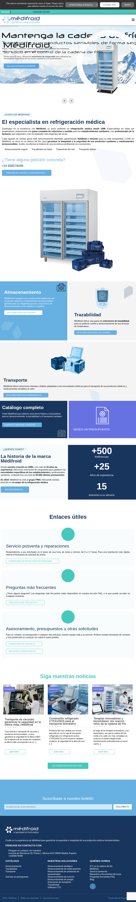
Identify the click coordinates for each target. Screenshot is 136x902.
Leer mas (14, 752)
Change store (109, 5)
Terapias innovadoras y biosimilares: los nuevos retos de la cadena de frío (110, 721)
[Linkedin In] (93, 886)
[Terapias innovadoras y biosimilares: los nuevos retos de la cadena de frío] (112, 699)
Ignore (128, 5)
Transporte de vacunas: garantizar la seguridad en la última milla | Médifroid (23, 722)
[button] (123, 12)
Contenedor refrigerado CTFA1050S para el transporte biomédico (64, 721)
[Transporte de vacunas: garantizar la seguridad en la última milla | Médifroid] (23, 699)
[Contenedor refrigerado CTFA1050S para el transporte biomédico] (68, 699)
